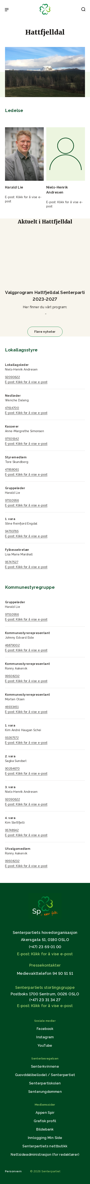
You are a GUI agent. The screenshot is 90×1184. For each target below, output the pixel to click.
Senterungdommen (45, 1092)
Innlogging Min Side (45, 1138)
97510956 (12, 500)
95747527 (11, 562)
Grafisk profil (45, 1121)
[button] (83, 10)
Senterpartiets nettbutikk (44, 1146)
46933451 (12, 706)
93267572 (12, 737)
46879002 (12, 645)
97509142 (12, 438)
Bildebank (45, 1129)
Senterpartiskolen (45, 1083)
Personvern (13, 1171)
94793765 (12, 531)
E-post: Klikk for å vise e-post (26, 382)
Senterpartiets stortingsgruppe (45, 987)
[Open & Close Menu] (6, 10)
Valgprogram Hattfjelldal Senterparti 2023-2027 (45, 296)
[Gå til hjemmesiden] (45, 918)
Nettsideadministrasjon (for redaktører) (45, 1155)
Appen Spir (45, 1113)
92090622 (12, 377)
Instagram (45, 1037)
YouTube (45, 1046)
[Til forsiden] (45, 15)
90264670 (12, 768)
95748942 (12, 830)
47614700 (12, 407)
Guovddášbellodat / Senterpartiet (45, 1075)
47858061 (12, 469)
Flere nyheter (44, 331)
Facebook (45, 1029)
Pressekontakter (45, 965)
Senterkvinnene (45, 1066)
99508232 (12, 676)
